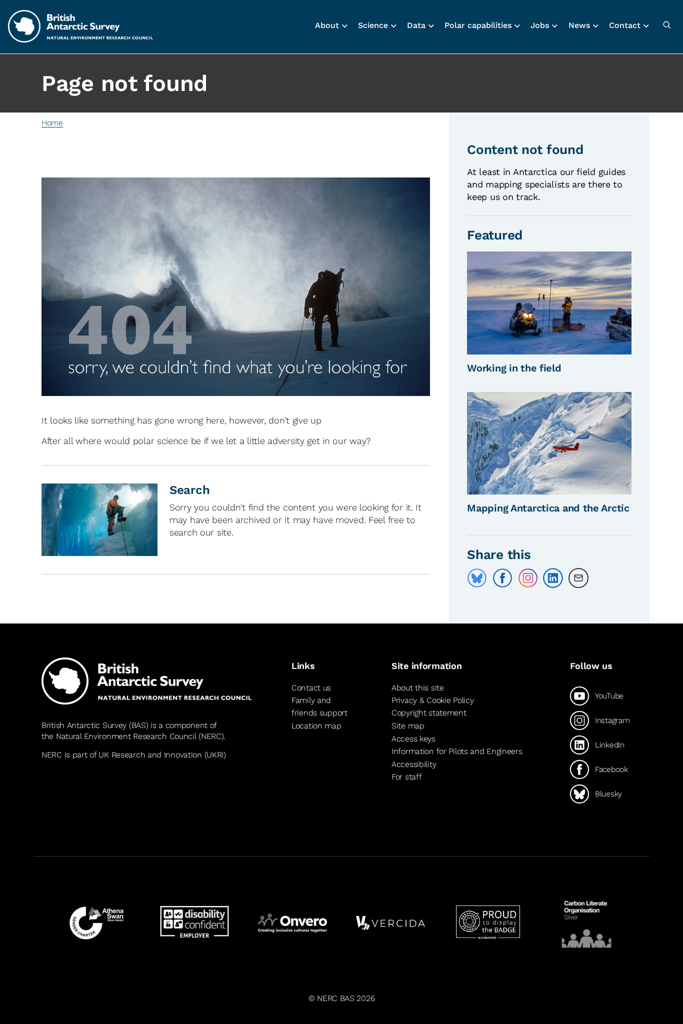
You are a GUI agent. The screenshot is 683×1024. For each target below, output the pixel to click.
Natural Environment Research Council (126, 736)
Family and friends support (320, 707)
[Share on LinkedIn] (553, 578)
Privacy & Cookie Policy (433, 700)
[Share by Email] (578, 578)
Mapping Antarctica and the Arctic (548, 508)
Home (52, 123)
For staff (407, 777)
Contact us (311, 687)
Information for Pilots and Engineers (457, 751)
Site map (408, 725)
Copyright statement (429, 713)
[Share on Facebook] (502, 578)
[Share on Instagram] (528, 578)
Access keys (414, 739)
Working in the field (514, 368)
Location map (317, 725)
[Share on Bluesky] (477, 578)
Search (190, 490)
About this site (418, 687)
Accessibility (414, 764)
